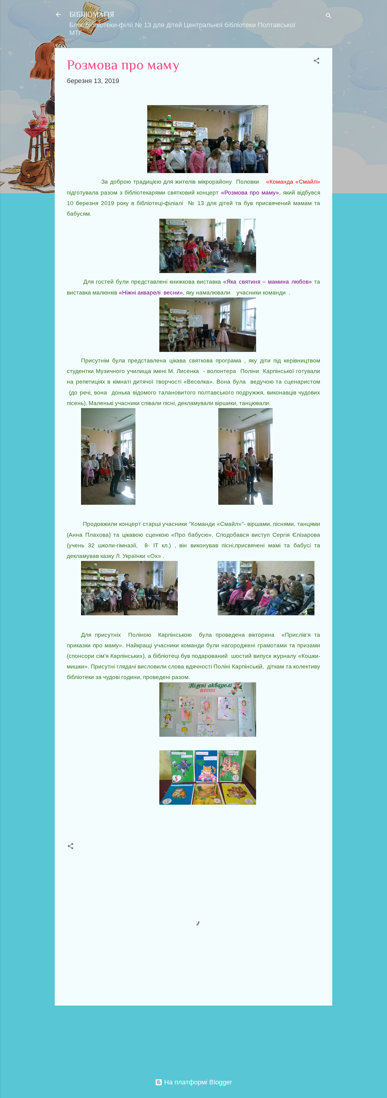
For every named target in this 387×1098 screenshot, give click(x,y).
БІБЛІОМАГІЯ (91, 14)
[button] (316, 61)
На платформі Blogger (197, 1082)
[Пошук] (328, 16)
